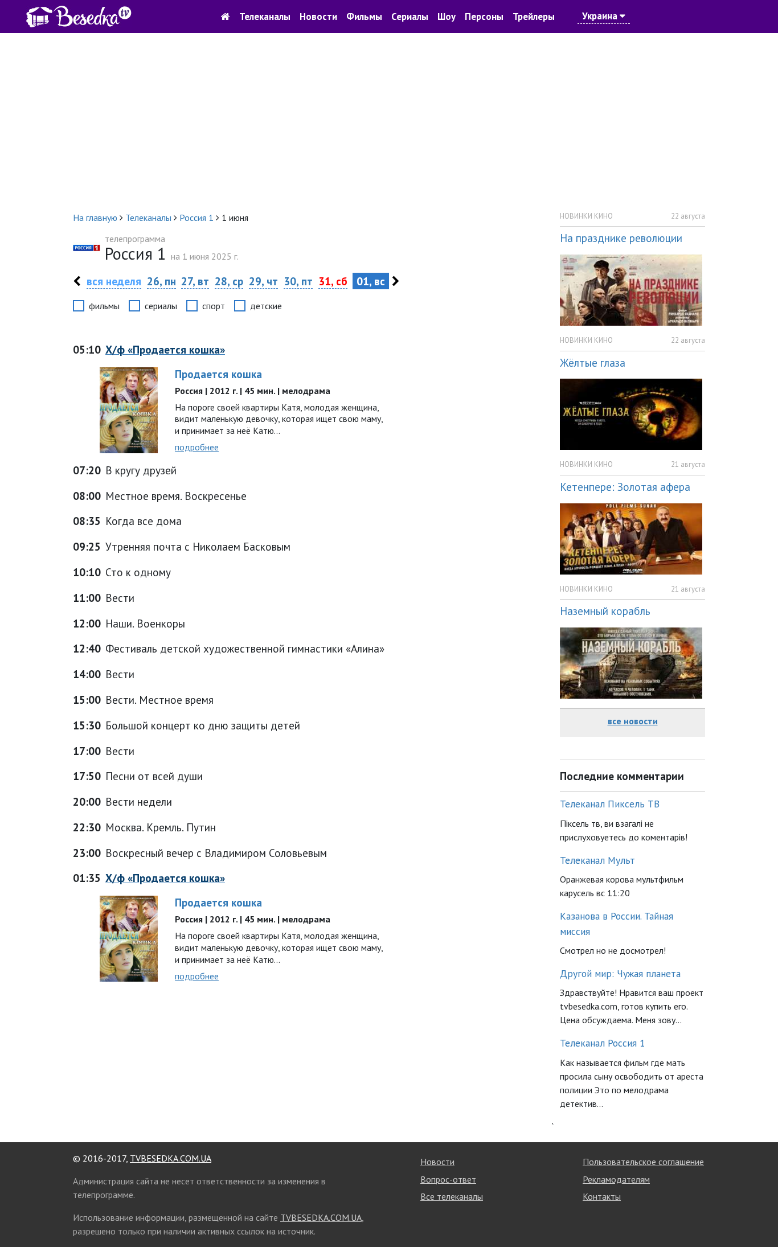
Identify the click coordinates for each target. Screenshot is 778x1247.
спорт (213, 305)
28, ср (229, 281)
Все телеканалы (451, 1196)
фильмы (104, 305)
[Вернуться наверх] (758, 1212)
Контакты (602, 1196)
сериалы (161, 305)
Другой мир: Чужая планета (620, 973)
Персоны (484, 16)
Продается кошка (218, 374)
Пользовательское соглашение (643, 1161)
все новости (633, 721)
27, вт (195, 281)
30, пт (298, 281)
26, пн (161, 281)
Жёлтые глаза (592, 362)
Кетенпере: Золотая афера (625, 486)
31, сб (332, 281)
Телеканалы (264, 16)
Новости (318, 16)
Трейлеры (534, 16)
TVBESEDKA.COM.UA (170, 1158)
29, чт (263, 281)
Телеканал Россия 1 (602, 1042)
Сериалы (409, 16)
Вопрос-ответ (448, 1179)
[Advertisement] (389, 122)
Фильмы (364, 16)
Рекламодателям (616, 1179)
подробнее (197, 447)
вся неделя (114, 281)
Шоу (446, 16)
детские (266, 305)
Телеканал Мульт (597, 860)
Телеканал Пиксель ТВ (610, 803)
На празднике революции (621, 238)
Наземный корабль (605, 611)
